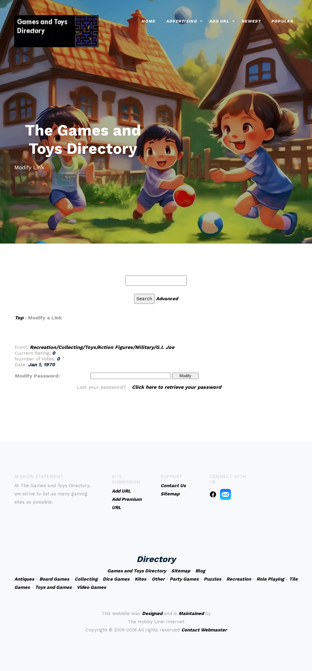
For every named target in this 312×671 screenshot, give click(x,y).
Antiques (24, 579)
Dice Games (116, 579)
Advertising (181, 21)
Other (158, 579)
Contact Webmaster (204, 630)
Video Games (91, 587)
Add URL (219, 21)
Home (148, 21)
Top (19, 318)
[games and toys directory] (56, 30)
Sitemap (180, 571)
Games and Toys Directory (136, 571)
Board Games (54, 579)
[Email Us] (225, 494)
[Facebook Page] (213, 494)
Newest (251, 21)
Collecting (86, 579)
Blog (200, 571)
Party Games (184, 579)
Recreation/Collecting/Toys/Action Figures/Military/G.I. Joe (102, 347)
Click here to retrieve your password (176, 387)
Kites (140, 579)
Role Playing (270, 579)
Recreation (238, 579)
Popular (282, 21)
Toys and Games (53, 587)
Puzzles (212, 579)
